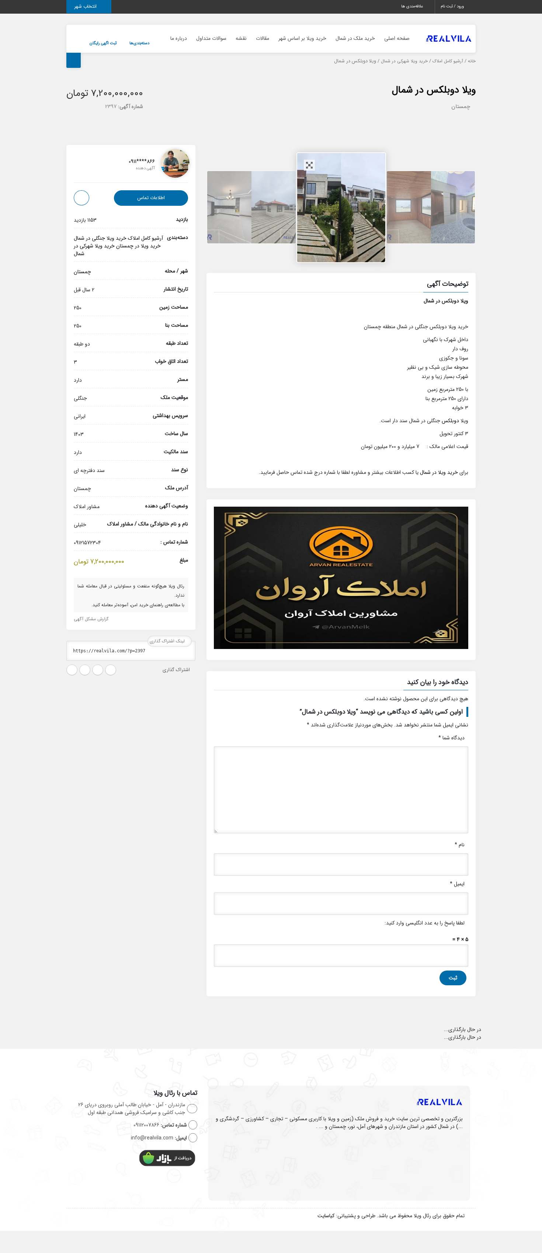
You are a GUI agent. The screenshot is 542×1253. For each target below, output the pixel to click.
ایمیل (457, 884)
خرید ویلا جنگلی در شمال (100, 238)
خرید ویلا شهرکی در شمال (404, 61)
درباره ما (178, 38)
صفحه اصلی (397, 38)
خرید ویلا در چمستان (138, 246)
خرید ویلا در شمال (439, 472)
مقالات (262, 38)
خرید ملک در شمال (355, 38)
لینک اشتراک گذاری (168, 641)
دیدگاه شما (451, 738)
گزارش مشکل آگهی (92, 618)
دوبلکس (450, 421)
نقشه (241, 38)
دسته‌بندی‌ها (139, 43)
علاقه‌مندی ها (412, 6)
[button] (341, 285)
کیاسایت (325, 1216)
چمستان (460, 106)
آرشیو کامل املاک (447, 61)
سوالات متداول (211, 38)
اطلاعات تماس (151, 198)
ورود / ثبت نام (453, 6)
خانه (472, 61)
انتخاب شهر (86, 6)
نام (460, 845)
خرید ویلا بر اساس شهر (302, 38)
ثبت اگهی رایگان (103, 43)
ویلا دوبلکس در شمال (434, 90)
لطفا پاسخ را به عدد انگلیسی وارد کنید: (425, 923)
